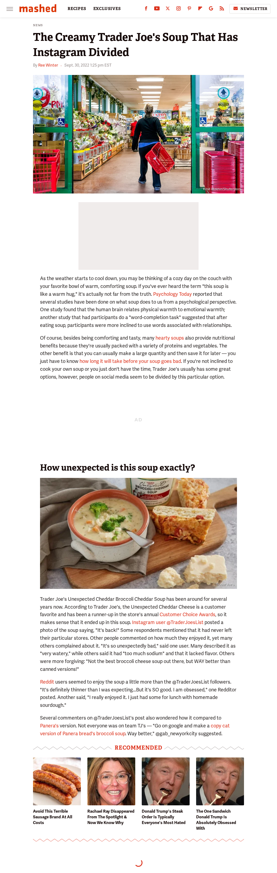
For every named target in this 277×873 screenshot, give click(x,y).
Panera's (49, 726)
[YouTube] (157, 9)
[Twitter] (167, 9)
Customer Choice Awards (187, 614)
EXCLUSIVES (107, 8)
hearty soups (170, 338)
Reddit (47, 682)
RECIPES (77, 8)
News (38, 25)
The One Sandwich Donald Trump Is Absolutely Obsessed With (216, 820)
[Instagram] (178, 9)
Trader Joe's (225, 584)
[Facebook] (146, 9)
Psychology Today (172, 294)
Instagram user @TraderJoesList (167, 622)
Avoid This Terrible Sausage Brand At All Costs (52, 817)
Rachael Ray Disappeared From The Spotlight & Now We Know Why (110, 817)
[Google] (211, 9)
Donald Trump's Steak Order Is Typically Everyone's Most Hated (164, 817)
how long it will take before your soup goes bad (130, 361)
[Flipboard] (200, 9)
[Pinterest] (189, 9)
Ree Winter (48, 65)
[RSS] (222, 9)
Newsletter (254, 8)
